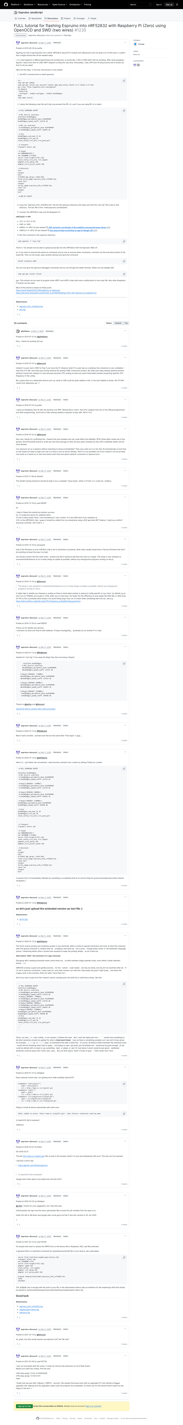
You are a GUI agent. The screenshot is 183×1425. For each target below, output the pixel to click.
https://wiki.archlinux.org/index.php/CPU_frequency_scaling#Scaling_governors (48, 601)
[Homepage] (6, 4)
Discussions (52, 18)
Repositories (36, 18)
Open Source (58, 4)
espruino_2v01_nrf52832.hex (31, 306)
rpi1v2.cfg (23, 919)
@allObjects (42, 758)
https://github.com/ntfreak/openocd (33, 1165)
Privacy (65, 1418)
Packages (81, 18)
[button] (125, 42)
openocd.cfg (24, 1312)
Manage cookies (113, 1418)
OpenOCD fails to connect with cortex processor (35, 709)
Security (73, 1418)
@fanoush (41, 363)
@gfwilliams (42, 337)
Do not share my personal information (134, 1418)
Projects (67, 18)
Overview (22, 18)
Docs (96, 1418)
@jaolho (28, 704)
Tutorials (67, 35)
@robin (19, 1206)
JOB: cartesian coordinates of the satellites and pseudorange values (79, 227)
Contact (102, 1418)
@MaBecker (42, 653)
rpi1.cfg (22, 309)
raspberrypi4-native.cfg (29, 1309)
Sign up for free (24, 1406)
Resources (43, 4)
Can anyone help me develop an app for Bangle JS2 (73, 230)
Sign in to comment (93, 1406)
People (93, 18)
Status (80, 1418)
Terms (58, 1418)
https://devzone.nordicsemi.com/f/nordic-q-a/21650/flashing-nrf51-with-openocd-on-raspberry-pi (56, 293)
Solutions (28, 4)
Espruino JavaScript (31, 12)
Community (88, 1418)
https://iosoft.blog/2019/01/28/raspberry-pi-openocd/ (38, 290)
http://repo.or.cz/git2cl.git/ (33, 1156)
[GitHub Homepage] (37, 1418)
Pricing (87, 4)
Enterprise (75, 4)
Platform (15, 4)
